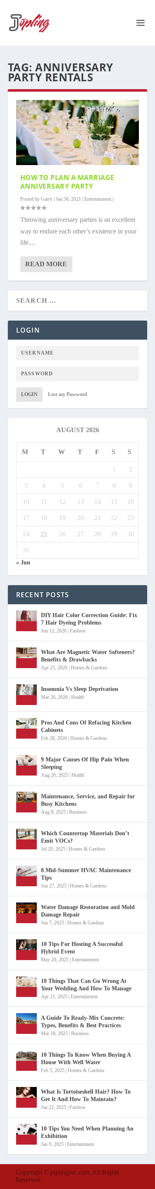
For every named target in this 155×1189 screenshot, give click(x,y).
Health (77, 697)
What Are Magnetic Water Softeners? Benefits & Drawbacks (88, 656)
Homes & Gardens (89, 668)
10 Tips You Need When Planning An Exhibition (87, 1132)
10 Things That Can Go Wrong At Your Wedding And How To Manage (86, 985)
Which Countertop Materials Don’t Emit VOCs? (85, 837)
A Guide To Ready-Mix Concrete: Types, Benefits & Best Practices (83, 1022)
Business (78, 812)
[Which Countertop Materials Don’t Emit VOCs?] (26, 839)
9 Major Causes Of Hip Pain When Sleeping (85, 763)
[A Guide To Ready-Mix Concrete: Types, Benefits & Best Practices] (26, 1023)
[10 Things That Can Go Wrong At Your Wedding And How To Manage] (26, 986)
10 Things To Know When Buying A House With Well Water (86, 1058)
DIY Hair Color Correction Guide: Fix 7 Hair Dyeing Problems (89, 619)
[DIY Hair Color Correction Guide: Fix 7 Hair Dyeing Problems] (26, 620)
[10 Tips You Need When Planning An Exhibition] (26, 1134)
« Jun (23, 562)
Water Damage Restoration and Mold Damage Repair (88, 911)
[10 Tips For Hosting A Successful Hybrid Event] (26, 949)
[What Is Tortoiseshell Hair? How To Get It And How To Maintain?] (26, 1097)
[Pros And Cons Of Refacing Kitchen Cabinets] (26, 728)
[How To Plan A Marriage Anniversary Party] (77, 132)
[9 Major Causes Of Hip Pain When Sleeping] (26, 765)
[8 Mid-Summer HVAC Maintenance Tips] (26, 876)
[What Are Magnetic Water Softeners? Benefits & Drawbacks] (26, 657)
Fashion (78, 631)
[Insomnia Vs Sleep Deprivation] (26, 694)
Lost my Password (67, 394)
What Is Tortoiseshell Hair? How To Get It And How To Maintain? (86, 1095)
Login (29, 394)
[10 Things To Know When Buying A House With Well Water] (26, 1060)
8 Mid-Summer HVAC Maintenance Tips (86, 874)
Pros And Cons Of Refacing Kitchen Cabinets (86, 726)
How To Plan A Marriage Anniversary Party (67, 182)
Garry (46, 199)
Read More (46, 263)
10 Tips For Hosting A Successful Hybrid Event (82, 948)
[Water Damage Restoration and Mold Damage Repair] (26, 912)
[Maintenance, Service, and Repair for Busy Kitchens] (26, 802)
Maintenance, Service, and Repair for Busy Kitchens (88, 800)
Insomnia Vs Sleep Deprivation (79, 689)
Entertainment (97, 199)
